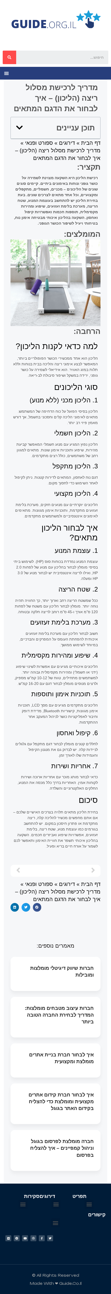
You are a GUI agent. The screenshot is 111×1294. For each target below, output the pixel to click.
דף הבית (90, 143)
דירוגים (67, 143)
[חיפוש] (9, 57)
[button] (6, 73)
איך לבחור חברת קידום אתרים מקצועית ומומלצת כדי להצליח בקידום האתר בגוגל (61, 1101)
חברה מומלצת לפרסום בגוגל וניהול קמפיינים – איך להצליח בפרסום (62, 1148)
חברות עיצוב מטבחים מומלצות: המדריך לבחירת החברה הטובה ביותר (59, 1015)
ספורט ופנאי (39, 143)
